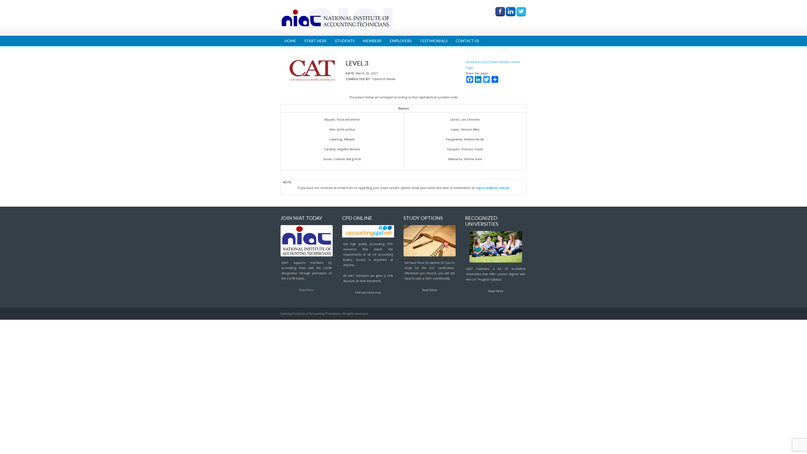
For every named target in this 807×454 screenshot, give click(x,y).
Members (372, 40)
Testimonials (433, 40)
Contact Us (467, 40)
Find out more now (368, 292)
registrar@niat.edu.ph (492, 188)
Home (290, 40)
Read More (306, 290)
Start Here (315, 40)
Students (345, 40)
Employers (400, 40)
